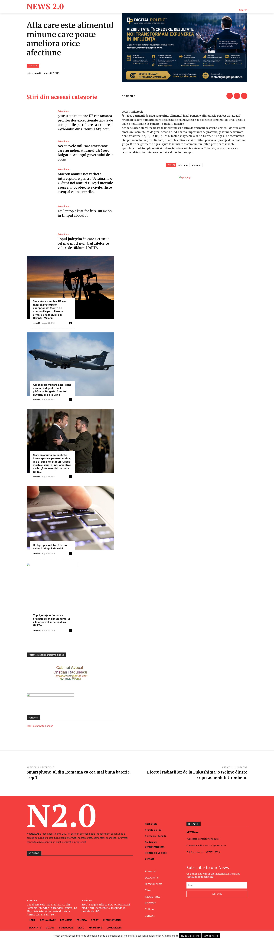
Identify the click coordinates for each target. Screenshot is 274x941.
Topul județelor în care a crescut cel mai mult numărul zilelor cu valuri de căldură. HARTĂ (83, 243)
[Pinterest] (244, 96)
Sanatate (33, 65)
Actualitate (63, 111)
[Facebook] (229, 96)
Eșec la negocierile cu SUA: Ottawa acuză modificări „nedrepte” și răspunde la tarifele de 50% (106, 908)
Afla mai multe (170, 935)
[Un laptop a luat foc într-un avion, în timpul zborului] (40, 211)
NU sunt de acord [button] (190, 935)
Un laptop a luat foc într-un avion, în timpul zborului (50, 547)
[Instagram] (196, 907)
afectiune (183, 165)
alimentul (196, 165)
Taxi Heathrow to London (40, 725)
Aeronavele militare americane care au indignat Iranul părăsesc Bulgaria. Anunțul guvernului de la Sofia (52, 389)
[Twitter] (237, 96)
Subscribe (217, 894)
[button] (243, 10)
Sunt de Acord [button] (210, 935)
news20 (37, 73)
